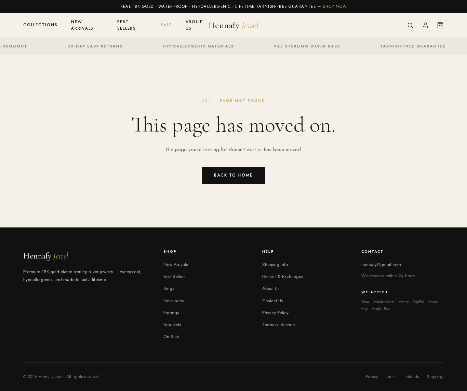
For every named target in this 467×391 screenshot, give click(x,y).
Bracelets (172, 324)
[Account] (425, 25)
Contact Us (272, 300)
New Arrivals (82, 25)
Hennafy (234, 25)
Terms (391, 377)
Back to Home (233, 175)
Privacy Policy (275, 312)
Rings (168, 288)
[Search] (410, 25)
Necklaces (173, 300)
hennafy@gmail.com (381, 264)
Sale (166, 25)
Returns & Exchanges (282, 276)
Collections (40, 25)
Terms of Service (278, 324)
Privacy (372, 377)
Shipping (435, 377)
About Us (194, 25)
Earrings (171, 312)
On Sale (171, 336)
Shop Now (335, 6)
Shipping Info (275, 264)
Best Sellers (126, 25)
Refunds (411, 377)
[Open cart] (440, 25)
